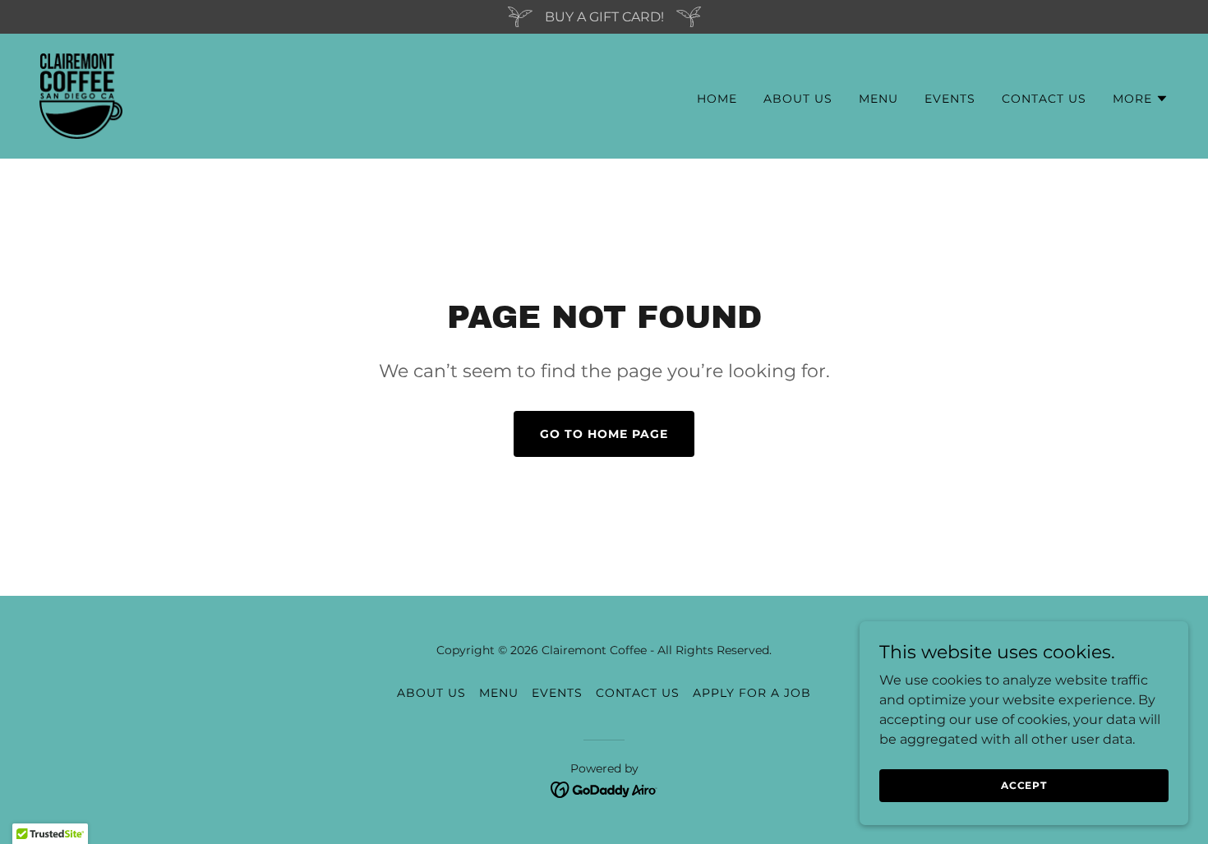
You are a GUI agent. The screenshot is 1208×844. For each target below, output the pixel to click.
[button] (1141, 98)
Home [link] (717, 98)
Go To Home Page (604, 434)
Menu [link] (878, 98)
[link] (80, 95)
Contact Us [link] (1044, 98)
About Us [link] (797, 98)
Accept (1024, 785)
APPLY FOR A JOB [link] (752, 692)
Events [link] (949, 98)
